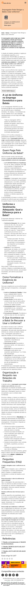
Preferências (9, 603)
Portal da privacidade (18, 600)
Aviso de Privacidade (6, 600)
